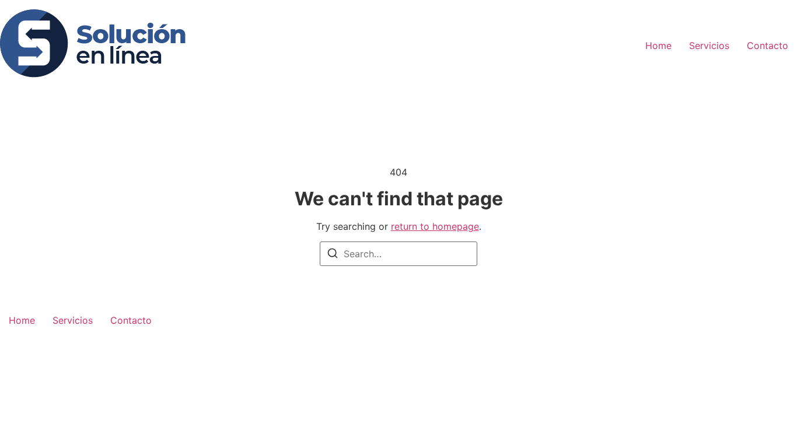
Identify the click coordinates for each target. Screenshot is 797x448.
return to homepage (435, 226)
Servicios (709, 45)
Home (658, 45)
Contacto (767, 45)
